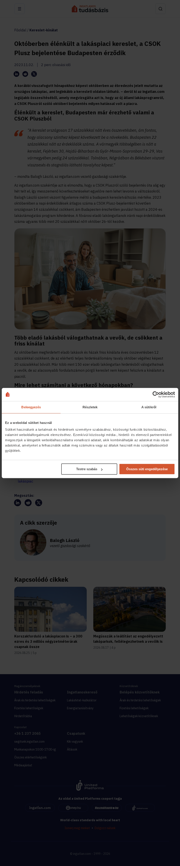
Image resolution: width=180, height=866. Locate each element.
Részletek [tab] (90, 407)
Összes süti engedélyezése (147, 469)
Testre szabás (86, 469)
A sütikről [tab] (148, 407)
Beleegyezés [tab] (31, 407)
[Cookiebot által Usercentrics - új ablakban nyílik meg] (156, 394)
